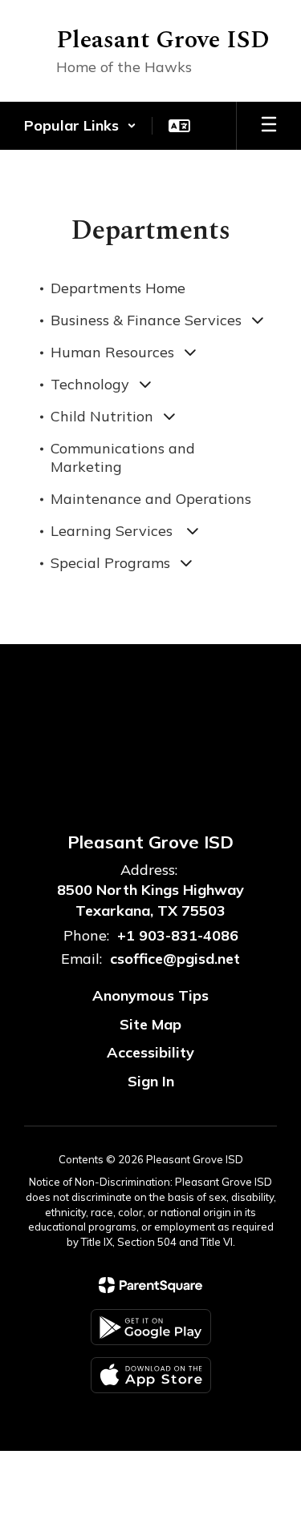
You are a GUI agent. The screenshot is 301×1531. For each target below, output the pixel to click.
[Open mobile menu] (269, 126)
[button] (80, 126)
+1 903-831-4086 (177, 935)
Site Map (150, 1024)
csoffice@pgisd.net (175, 958)
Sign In (151, 1081)
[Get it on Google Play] (151, 1327)
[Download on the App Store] (151, 1375)
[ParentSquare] (150, 1285)
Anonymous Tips (150, 995)
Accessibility (150, 1052)
